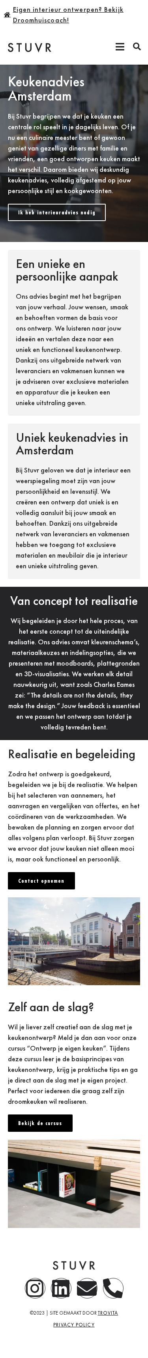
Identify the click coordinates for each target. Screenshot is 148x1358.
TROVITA (108, 1313)
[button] (137, 46)
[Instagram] (35, 1288)
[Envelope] (87, 1288)
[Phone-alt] (113, 1288)
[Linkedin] (61, 1288)
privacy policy (73, 1324)
